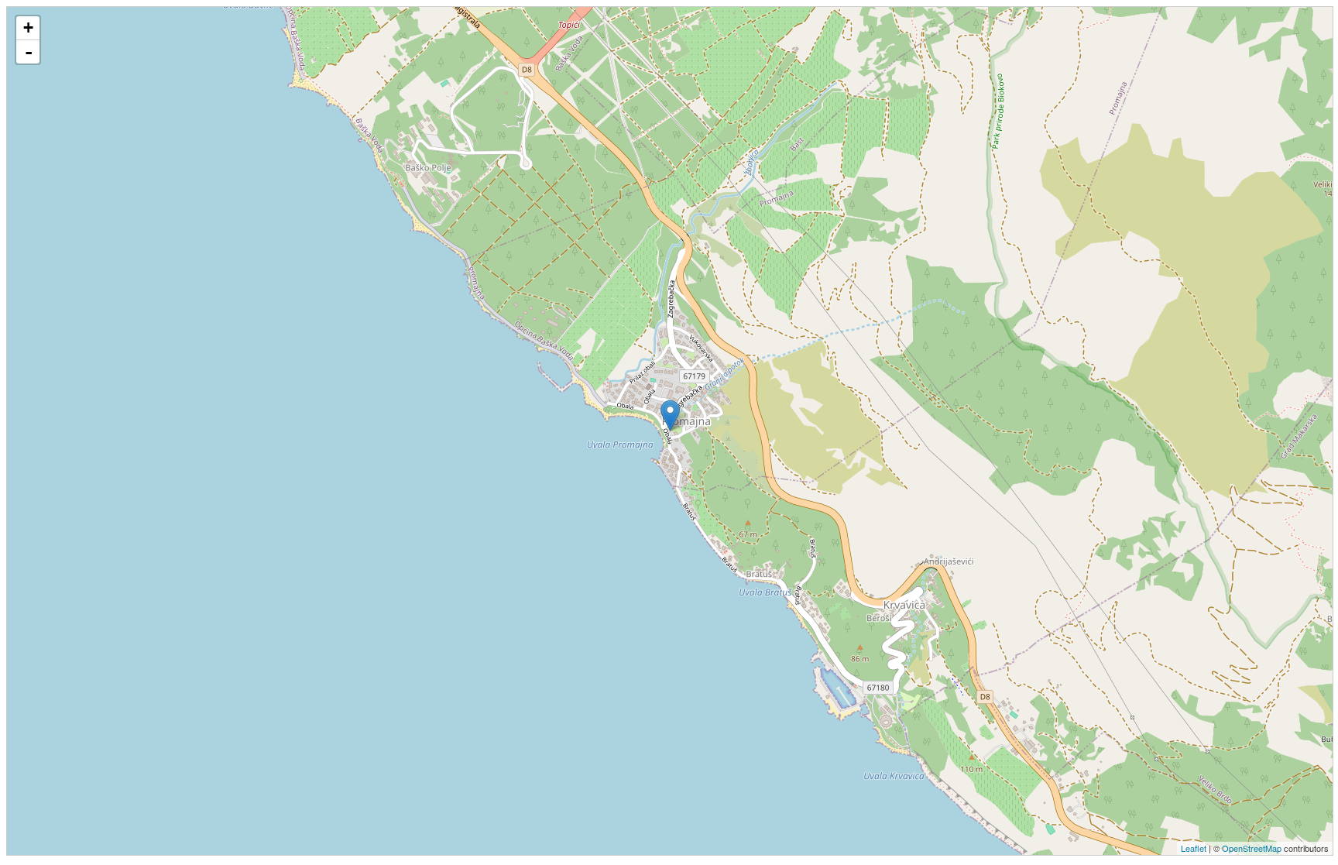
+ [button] (28, 27)
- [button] (28, 52)
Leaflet (1193, 848)
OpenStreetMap (1251, 848)
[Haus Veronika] (670, 415)
